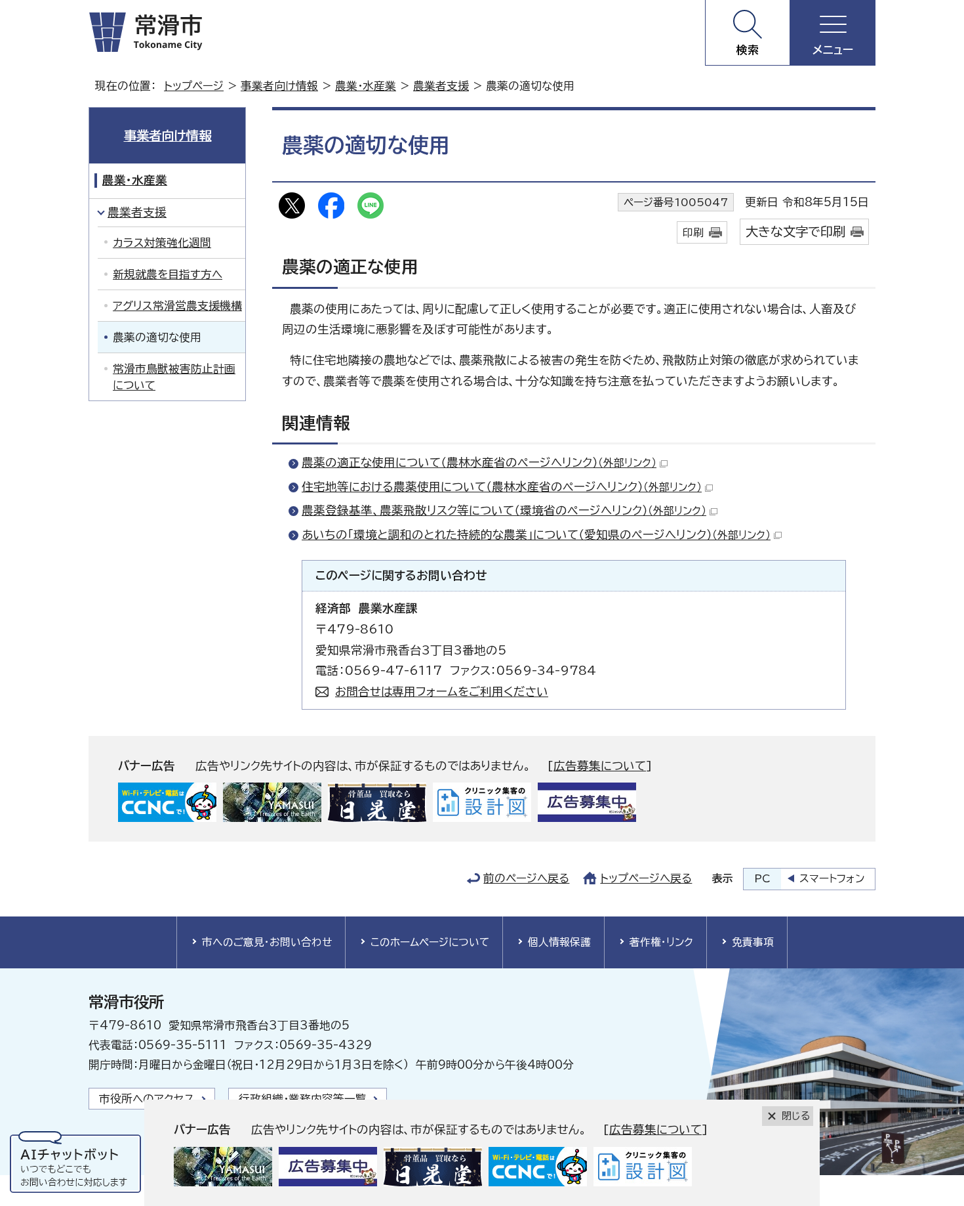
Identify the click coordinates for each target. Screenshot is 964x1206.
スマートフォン (831, 878)
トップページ (194, 85)
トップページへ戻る (646, 878)
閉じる (796, 1116)
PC (762, 878)
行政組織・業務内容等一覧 (303, 1098)
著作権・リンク (661, 942)
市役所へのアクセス (147, 1098)
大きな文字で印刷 (795, 231)
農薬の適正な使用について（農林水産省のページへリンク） (479, 462)
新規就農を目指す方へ (167, 274)
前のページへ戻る (526, 878)
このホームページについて (430, 942)
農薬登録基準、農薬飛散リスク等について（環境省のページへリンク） (504, 510)
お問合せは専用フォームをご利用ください (441, 691)
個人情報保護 (559, 942)
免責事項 (753, 942)
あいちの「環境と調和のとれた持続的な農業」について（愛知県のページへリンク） (536, 534)
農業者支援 (441, 85)
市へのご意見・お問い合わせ (267, 942)
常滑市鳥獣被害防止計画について (174, 377)
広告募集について (599, 765)
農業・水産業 (365, 85)
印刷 (693, 232)
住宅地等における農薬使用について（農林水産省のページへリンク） (502, 486)
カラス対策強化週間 (162, 242)
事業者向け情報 (279, 85)
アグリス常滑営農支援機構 (177, 305)
